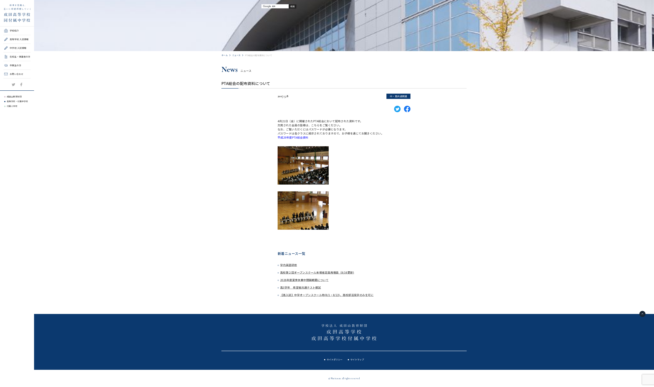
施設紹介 (8, 79)
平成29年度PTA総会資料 (293, 137)
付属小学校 (12, 106)
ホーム (224, 55)
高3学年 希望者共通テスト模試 (300, 287)
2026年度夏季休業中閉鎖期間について (304, 280)
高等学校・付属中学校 (17, 101)
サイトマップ (357, 359)
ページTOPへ (642, 314)
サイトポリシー (335, 359)
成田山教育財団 (14, 96)
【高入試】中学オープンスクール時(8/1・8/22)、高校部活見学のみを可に (326, 295)
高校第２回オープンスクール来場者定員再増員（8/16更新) (317, 272)
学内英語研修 (288, 265)
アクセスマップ (11, 88)
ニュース (236, 55)
